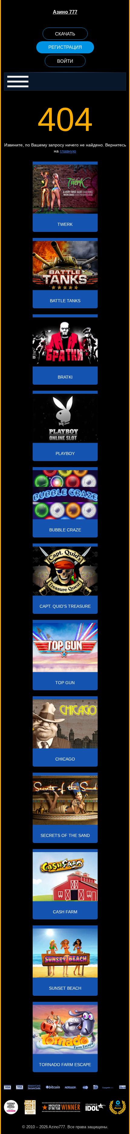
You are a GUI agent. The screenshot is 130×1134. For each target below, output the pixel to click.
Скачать (65, 33)
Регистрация (65, 47)
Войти (65, 61)
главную (68, 151)
